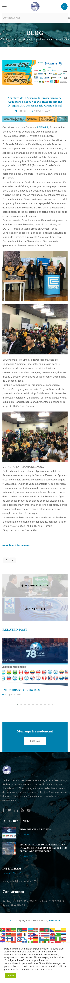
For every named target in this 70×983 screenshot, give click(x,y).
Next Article (33, 609)
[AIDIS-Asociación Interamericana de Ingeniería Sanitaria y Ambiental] (35, 6)
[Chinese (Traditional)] (19, 934)
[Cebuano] (3, 934)
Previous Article (36, 585)
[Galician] (25, 938)
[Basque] (36, 930)
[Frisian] (19, 938)
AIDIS (13, 920)
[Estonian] (63, 934)
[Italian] (47, 942)
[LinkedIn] (16, 810)
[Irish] (41, 942)
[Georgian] (30, 938)
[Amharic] (14, 930)
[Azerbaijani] (30, 930)
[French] (14, 938)
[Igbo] (30, 942)
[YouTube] (22, 810)
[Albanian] (8, 930)
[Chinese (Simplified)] (14, 934)
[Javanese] (58, 942)
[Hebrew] (3, 942)
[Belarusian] (41, 930)
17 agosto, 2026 (13, 694)
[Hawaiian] (63, 938)
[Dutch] (47, 934)
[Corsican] (25, 934)
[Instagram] (28, 810)
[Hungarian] (19, 942)
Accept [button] (10, 975)
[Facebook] (3, 810)
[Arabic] (19, 930)
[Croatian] (30, 934)
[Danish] (41, 934)
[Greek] (41, 938)
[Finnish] (8, 938)
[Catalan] (63, 930)
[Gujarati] (47, 938)
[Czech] (36, 934)
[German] (36, 938)
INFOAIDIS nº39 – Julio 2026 (21, 689)
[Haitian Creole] (52, 938)
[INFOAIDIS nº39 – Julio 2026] (35, 662)
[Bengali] (47, 930)
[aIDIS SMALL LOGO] (7, 770)
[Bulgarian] (58, 930)
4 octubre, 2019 (42, 111)
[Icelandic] (25, 942)
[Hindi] (8, 942)
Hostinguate (54, 920)
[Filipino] (3, 938)
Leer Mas (35, 741)
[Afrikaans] (3, 930)
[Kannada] (63, 942)
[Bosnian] (52, 930)
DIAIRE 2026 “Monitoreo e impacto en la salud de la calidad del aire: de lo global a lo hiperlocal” (43, 848)
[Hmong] (14, 942)
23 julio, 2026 (27, 856)
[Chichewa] (8, 934)
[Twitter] (9, 810)
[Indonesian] (36, 942)
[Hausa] (58, 938)
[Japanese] (52, 942)
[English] (52, 934)
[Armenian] (25, 930)
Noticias (23, 111)
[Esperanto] (58, 934)
